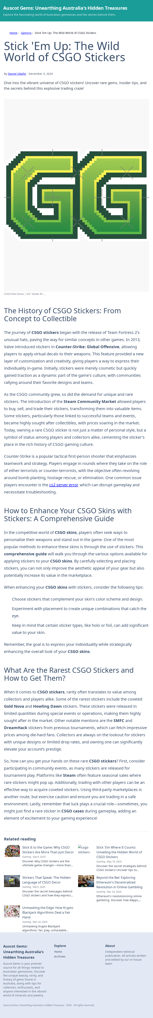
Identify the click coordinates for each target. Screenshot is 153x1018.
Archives (60, 956)
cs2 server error (63, 484)
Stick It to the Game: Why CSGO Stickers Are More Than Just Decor (48, 849)
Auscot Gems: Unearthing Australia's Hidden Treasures (65, 8)
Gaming (26, 33)
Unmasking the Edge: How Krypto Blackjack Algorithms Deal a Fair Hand (47, 912)
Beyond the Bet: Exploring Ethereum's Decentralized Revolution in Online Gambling (119, 882)
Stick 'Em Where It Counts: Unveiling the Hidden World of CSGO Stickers (119, 852)
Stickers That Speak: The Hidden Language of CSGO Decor (46, 879)
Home (13, 33)
